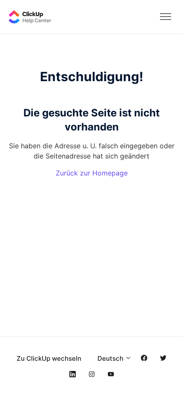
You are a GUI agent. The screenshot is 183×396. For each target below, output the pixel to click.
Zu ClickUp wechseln (49, 358)
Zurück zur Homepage (92, 173)
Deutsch (111, 358)
